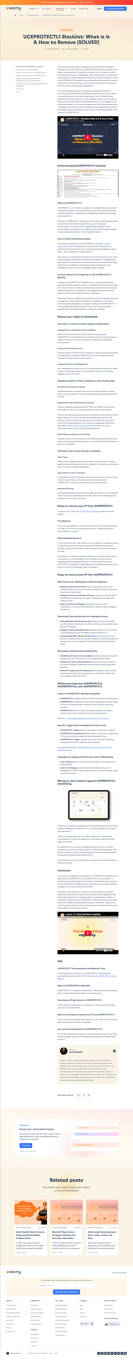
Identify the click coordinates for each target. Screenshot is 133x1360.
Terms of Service (109, 1313)
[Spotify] (125, 1353)
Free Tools (26, 1145)
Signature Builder (60, 1324)
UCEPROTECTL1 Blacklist (89, 511)
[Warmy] (13, 8)
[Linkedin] (105, 1353)
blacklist (99, 334)
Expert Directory (36, 1316)
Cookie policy (108, 1305)
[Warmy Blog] (13, 1272)
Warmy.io (95, 636)
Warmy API (9, 1320)
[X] (115, 1353)
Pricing (8, 1328)
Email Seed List (11, 1309)
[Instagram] (112, 1353)
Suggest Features (36, 1324)
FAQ (81, 1309)
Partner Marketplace (37, 1313)
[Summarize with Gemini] (84, 1095)
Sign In (99, 9)
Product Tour (10, 1331)
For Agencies (10, 1324)
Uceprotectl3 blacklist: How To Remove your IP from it (88, 718)
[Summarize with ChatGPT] (79, 1095)
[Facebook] (118, 1353)
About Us (83, 1313)
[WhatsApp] (98, 1353)
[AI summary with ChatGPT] (50, 1353)
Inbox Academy (60, 1335)
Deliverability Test (60, 1309)
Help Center (35, 1305)
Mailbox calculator (61, 1313)
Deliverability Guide (61, 1305)
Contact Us (83, 1316)
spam (92, 224)
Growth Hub (35, 1338)
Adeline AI (34, 1342)
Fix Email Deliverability (115, 9)
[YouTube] (108, 1353)
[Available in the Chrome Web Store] (112, 1323)
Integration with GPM (13, 1316)
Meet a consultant (85, 2)
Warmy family (35, 1320)
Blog (21, 15)
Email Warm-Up (11, 1305)
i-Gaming (34, 1345)
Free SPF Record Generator (82, 426)
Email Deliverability (33, 15)
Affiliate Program (36, 1309)
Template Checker (61, 1316)
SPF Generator (60, 1328)
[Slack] (102, 1353)
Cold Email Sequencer (62, 1320)
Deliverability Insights (13, 1313)
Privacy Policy (108, 1309)
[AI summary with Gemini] (53, 1353)
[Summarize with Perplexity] (89, 1095)
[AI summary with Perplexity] (56, 1353)
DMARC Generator (61, 1331)
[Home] (15, 15)
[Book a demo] (88, 1323)
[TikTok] (122, 1353)
